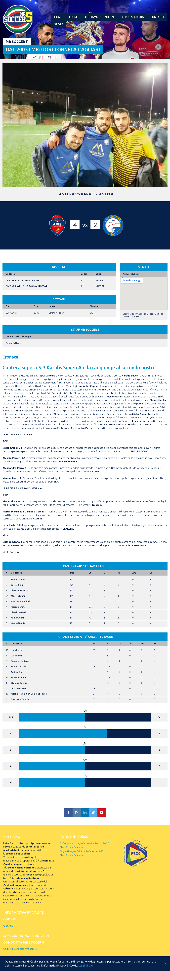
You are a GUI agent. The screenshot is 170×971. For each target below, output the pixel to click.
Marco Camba (18, 579)
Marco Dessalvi (19, 666)
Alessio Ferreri (18, 612)
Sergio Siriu (17, 585)
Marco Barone (18, 607)
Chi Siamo (91, 16)
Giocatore (16, 573)
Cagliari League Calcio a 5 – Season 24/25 (81, 851)
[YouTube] (101, 812)
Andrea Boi (16, 672)
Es (150, 573)
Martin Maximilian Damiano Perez (29, 694)
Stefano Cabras (19, 683)
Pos (72, 573)
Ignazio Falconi (19, 688)
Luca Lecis (16, 650)
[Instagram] (77, 812)
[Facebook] (68, 812)
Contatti (157, 16)
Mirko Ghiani (17, 617)
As (119, 573)
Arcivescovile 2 (130, 274)
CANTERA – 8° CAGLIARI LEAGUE (22, 280)
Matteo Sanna (18, 677)
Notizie (110, 16)
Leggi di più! (85, 965)
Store (58, 24)
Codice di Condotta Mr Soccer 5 (20, 948)
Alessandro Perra (20, 590)
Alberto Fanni (18, 596)
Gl (105, 573)
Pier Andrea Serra (20, 661)
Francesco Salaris (20, 699)
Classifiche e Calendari (72, 847)
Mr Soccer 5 (17, 41)
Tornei (73, 16)
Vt (90, 573)
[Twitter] (93, 812)
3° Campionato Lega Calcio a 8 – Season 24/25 (84, 843)
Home (58, 16)
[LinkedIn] (85, 812)
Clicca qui (8, 925)
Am (134, 573)
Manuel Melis (18, 623)
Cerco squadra (133, 16)
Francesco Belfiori (20, 601)
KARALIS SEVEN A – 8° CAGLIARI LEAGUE (26, 286)
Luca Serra (16, 655)
